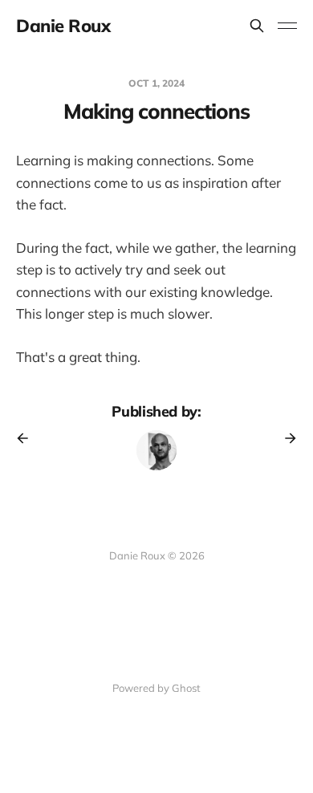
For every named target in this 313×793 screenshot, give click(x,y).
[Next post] (285, 438)
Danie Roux (63, 26)
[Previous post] (28, 438)
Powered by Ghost (156, 687)
